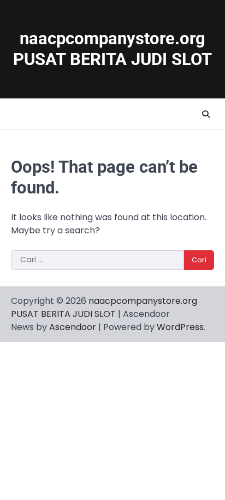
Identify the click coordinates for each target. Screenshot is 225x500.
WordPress (180, 327)
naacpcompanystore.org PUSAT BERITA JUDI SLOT (112, 48)
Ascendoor (72, 327)
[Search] (206, 114)
